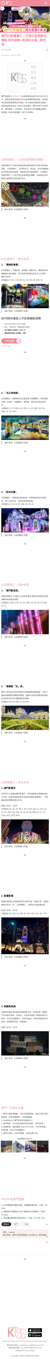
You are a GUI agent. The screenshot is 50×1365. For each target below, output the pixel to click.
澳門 (16, 1224)
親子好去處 (6, 50)
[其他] (47, 51)
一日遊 (25, 1224)
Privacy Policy (30, 1351)
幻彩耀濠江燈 (16, 96)
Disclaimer (19, 1351)
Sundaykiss (5, 55)
